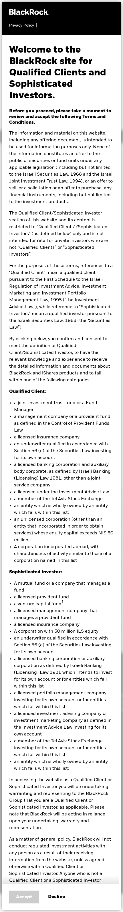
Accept (24, 897)
